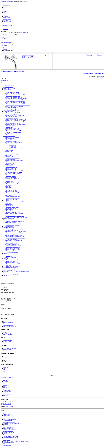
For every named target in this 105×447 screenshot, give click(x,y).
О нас (4, 321)
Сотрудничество (7, 349)
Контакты (5, 20)
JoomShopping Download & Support (99, 77)
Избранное (3, 45)
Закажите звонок (24, 32)
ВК (4, 368)
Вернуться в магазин (18, 71)
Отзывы (5, 22)
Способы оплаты (7, 334)
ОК (4, 369)
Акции (5, 27)
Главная (5, 11)
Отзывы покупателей (8, 322)
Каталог (5, 12)
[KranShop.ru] (6, 1)
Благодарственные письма (9, 326)
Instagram (5, 367)
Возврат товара (7, 333)
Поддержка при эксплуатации (10, 348)
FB (4, 371)
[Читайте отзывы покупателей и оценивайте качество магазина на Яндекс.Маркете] (53, 376)
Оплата (5, 15)
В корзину (3, 38)
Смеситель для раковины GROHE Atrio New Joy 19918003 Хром (28, 56)
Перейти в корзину (89, 73)
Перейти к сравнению (6, 42)
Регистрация (6, 5)
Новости (5, 323)
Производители (7, 19)
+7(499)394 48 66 (6, 404)
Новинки (5, 29)
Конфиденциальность (8, 342)
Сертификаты (6, 17)
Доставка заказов (7, 340)
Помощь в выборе (7, 341)
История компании (8, 325)
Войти (5, 3)
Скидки (5, 13)
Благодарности (7, 21)
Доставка (5, 16)
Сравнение (3, 39)
